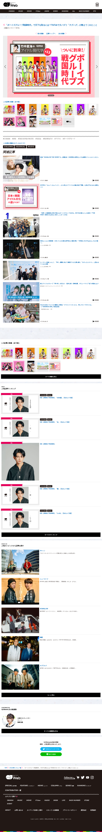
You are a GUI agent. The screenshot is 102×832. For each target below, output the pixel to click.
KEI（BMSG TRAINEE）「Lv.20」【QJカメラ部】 (56, 513)
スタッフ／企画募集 (52, 810)
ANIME (46, 11)
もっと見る (51, 695)
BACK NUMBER (84, 11)
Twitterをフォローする (52, 749)
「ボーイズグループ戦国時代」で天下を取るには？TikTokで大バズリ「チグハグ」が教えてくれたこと (51, 24)
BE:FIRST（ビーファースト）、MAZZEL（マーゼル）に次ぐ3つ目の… (59, 611)
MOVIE (29, 11)
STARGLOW (44, 609)
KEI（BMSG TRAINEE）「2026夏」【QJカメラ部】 (56, 398)
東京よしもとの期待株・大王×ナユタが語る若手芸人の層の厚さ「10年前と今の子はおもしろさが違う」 (69, 242)
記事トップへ (51, 33)
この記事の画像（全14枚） (12, 102)
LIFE (63, 800)
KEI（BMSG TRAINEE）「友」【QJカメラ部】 (55, 422)
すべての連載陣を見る (51, 731)
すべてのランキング (51, 535)
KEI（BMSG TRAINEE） (48, 444)
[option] (51, 720)
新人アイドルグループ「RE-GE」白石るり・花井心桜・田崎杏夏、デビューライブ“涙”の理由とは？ (69, 283)
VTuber (38, 11)
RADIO (47, 800)
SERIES (55, 11)
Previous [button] (3, 720)
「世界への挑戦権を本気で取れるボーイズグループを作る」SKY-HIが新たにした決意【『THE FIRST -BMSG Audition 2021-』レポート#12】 (67, 214)
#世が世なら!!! (47, 139)
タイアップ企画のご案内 (34, 810)
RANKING (65, 11)
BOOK (55, 800)
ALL (73, 11)
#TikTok (38, 139)
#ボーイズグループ (69, 139)
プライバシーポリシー (70, 810)
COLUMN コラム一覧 (15, 768)
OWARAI (11, 11)
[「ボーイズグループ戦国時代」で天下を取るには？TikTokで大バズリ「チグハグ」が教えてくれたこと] (9, 109)
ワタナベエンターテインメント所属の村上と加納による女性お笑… (58, 553)
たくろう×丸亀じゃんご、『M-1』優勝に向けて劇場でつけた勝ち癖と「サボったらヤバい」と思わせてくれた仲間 (69, 263)
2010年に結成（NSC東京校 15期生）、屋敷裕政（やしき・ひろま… (58, 581)
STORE (95, 11)
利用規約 (93, 810)
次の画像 (61, 33)
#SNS (14, 139)
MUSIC (20, 11)
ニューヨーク (44, 579)
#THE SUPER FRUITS (25, 139)
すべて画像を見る (51, 377)
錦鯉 (41, 637)
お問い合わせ (19, 810)
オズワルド (43, 665)
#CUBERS (6, 139)
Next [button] (97, 720)
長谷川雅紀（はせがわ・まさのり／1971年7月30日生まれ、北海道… (58, 640)
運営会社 (83, 810)
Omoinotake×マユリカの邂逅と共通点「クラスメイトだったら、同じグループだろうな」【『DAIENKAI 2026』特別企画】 (66, 306)
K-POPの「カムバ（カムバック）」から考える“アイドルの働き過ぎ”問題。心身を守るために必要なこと (69, 186)
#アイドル (57, 139)
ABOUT (8, 810)
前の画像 (41, 33)
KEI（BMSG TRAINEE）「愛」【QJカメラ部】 (55, 489)
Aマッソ (42, 551)
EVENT (9, 804)
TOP (6, 768)
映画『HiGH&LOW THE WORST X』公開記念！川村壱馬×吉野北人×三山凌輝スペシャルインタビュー (69, 158)
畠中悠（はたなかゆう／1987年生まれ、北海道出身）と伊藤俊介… (58, 668)
